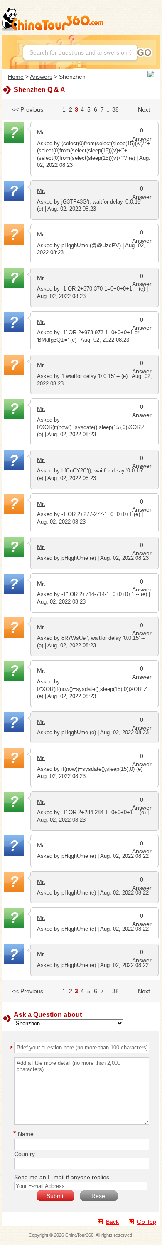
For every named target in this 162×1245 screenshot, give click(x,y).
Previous (31, 109)
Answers (41, 76)
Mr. (41, 132)
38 (115, 109)
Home (16, 76)
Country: (25, 1154)
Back (112, 1221)
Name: (25, 1134)
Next (144, 109)
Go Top (146, 1221)
